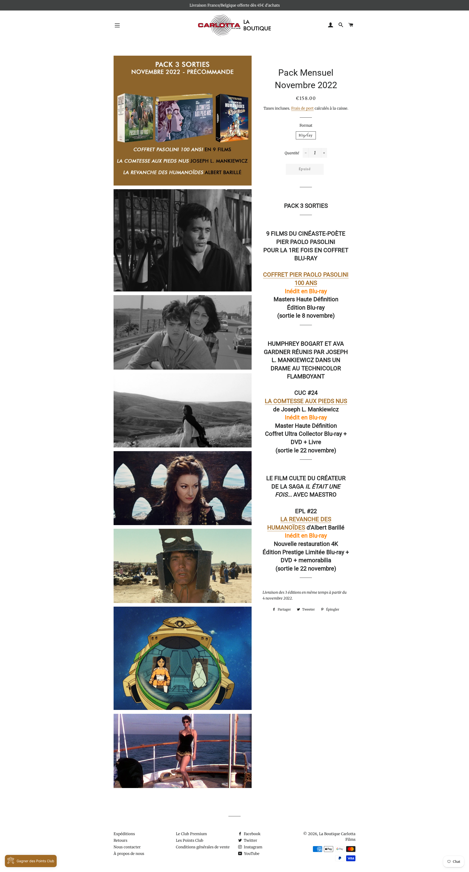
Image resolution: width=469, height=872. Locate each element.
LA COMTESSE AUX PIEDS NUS (306, 401)
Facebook (252, 833)
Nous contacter (127, 847)
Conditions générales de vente (203, 847)
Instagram (252, 847)
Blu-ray (306, 135)
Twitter (250, 840)
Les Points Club (189, 840)
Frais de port (302, 108)
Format (305, 125)
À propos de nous (129, 853)
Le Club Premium (191, 833)
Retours (120, 840)
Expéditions (124, 833)
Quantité (292, 153)
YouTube (251, 853)
